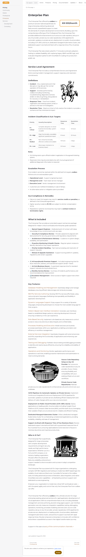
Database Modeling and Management (42, 288)
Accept (58, 552)
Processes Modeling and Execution (41, 326)
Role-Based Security (35, 319)
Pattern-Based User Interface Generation (43, 311)
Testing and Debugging (37, 343)
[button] (11, 7)
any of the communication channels (58, 526)
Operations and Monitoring (38, 351)
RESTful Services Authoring (38, 294)
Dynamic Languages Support (39, 302)
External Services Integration (39, 334)
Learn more (57, 548)
